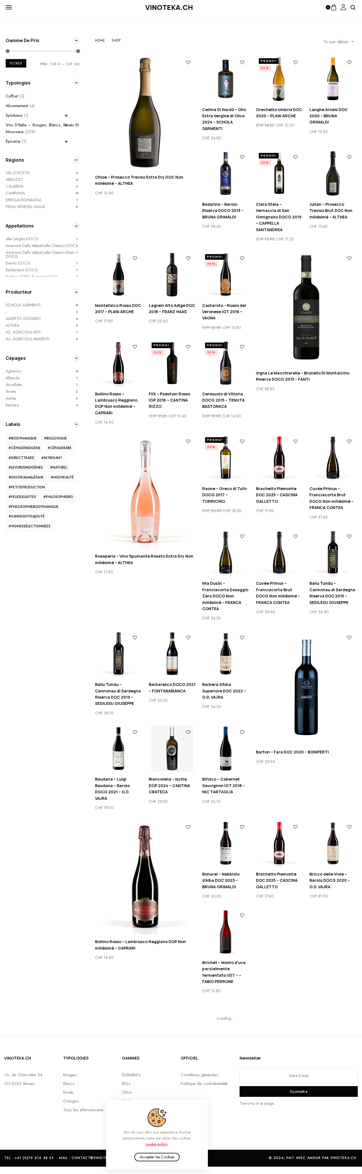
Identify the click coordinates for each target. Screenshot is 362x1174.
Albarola (13, 378)
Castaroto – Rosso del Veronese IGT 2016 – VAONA (224, 312)
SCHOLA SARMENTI (23, 305)
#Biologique (55, 438)
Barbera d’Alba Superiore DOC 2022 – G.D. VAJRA (224, 691)
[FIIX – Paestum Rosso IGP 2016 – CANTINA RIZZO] (172, 363)
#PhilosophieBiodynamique (33, 506)
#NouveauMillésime (26, 477)
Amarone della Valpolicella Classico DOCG (42, 246)
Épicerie (13, 141)
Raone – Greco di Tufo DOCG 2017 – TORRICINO (224, 495)
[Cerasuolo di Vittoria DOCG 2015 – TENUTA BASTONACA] (225, 363)
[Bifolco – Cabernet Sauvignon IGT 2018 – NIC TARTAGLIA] (225, 748)
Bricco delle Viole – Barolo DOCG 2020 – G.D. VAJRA (329, 880)
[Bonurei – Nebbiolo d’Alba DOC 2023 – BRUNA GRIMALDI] (225, 843)
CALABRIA (14, 186)
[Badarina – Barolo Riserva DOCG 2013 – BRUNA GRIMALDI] (225, 173)
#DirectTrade (21, 457)
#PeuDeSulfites (22, 496)
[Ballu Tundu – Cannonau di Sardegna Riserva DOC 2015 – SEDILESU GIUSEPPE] (332, 552)
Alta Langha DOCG (22, 239)
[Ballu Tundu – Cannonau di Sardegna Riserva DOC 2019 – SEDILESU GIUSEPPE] (118, 654)
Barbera (12, 405)
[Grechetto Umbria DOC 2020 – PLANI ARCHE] (279, 78)
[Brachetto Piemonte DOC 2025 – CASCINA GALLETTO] (279, 457)
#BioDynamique (22, 438)
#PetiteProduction (26, 487)
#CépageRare (60, 447)
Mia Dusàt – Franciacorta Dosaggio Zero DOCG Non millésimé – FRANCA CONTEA (225, 595)
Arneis (11, 391)
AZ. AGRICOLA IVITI (23, 332)
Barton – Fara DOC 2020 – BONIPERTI (292, 752)
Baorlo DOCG (18, 263)
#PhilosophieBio (58, 496)
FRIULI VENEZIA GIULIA (25, 207)
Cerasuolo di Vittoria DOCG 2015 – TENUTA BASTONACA (223, 400)
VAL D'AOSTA (17, 173)
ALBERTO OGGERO (23, 318)
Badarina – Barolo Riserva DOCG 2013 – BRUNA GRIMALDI (223, 211)
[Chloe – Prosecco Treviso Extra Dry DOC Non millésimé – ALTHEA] (145, 112)
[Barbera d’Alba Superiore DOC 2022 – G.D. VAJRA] (225, 654)
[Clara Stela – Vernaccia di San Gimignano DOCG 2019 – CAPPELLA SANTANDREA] (279, 173)
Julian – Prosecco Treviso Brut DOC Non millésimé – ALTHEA (330, 211)
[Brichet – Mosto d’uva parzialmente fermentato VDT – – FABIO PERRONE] (225, 931)
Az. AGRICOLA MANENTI (27, 339)
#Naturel (58, 467)
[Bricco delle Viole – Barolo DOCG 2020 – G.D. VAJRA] (332, 843)
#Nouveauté (62, 477)
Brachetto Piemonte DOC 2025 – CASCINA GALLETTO (277, 495)
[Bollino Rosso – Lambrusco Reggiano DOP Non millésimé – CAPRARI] (118, 363)
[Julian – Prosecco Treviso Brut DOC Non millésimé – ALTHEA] (332, 173)
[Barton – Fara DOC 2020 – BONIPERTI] (306, 688)
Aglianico (13, 371)
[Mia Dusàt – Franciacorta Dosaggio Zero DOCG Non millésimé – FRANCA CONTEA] (225, 552)
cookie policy (156, 1144)
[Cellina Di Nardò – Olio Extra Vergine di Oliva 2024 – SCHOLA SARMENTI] (225, 78)
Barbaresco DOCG (22, 270)
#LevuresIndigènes (25, 467)
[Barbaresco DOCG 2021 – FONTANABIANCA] (172, 654)
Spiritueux (14, 115)
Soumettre (298, 1091)
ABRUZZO (14, 179)
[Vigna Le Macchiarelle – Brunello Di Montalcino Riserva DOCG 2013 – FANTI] (306, 308)
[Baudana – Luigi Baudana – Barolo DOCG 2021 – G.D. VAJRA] (118, 748)
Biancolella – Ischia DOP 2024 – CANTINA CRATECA (169, 785)
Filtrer (16, 63)
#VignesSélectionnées (29, 526)
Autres (11, 398)
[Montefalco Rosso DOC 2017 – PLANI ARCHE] (118, 274)
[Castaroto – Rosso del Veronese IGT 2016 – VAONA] (225, 274)
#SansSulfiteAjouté (26, 516)
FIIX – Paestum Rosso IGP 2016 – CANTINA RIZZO (169, 400)
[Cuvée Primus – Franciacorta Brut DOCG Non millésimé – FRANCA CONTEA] (332, 457)
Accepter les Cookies (157, 1157)
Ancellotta (14, 385)
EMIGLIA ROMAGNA (23, 200)
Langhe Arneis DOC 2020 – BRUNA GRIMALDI (328, 116)
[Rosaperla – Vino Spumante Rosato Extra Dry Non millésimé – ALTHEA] (145, 491)
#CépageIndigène (24, 447)
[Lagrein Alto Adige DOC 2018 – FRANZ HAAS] (172, 274)
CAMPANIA (15, 193)
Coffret (12, 96)
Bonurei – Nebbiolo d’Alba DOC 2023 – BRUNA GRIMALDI (221, 880)
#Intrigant (51, 457)
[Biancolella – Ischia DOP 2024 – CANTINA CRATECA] (172, 748)
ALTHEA (12, 325)
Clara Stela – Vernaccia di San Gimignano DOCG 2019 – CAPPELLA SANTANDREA (278, 217)
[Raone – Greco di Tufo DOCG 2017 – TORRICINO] (225, 457)
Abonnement (17, 106)
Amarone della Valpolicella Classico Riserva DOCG (42, 254)
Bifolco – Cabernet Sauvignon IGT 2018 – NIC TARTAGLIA (223, 785)
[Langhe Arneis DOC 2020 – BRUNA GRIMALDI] (332, 78)
